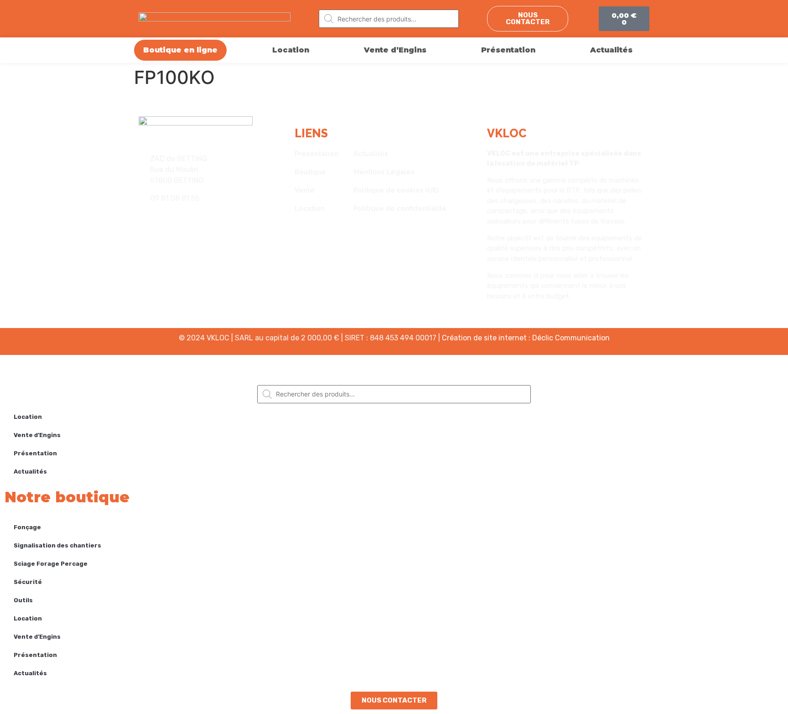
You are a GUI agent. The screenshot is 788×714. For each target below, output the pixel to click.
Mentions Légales (384, 172)
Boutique (310, 172)
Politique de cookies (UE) (396, 190)
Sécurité (28, 581)
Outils (23, 600)
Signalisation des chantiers (57, 545)
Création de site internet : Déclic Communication (526, 338)
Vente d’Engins (395, 50)
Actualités (611, 50)
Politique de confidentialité (399, 208)
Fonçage (27, 527)
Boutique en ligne (180, 50)
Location (290, 50)
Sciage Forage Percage (51, 563)
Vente (305, 190)
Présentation (508, 50)
